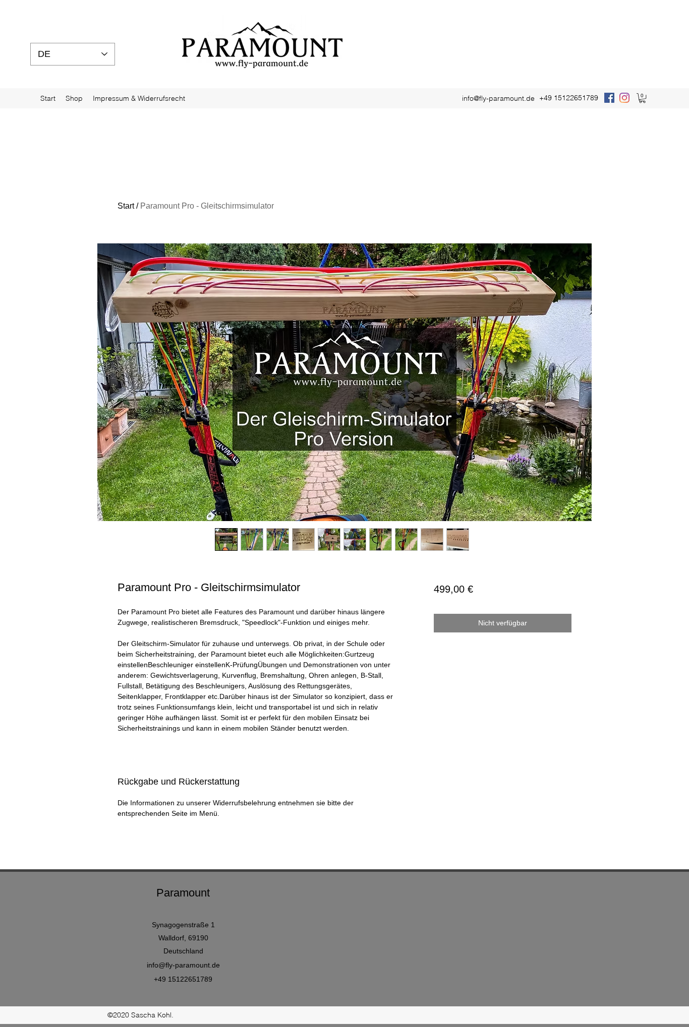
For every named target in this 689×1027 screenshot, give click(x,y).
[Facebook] (609, 98)
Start (126, 206)
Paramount (183, 892)
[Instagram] (624, 98)
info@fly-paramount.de (498, 98)
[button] (642, 98)
